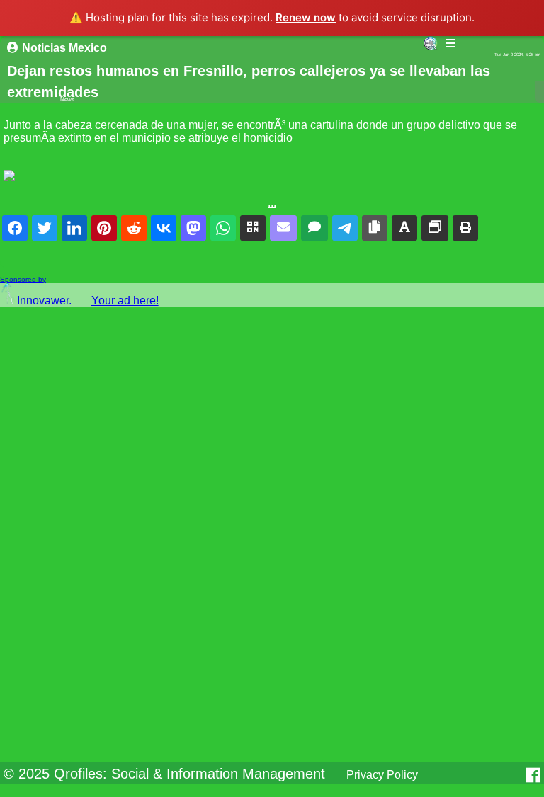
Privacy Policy (382, 775)
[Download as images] (434, 228)
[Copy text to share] (404, 228)
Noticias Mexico (64, 48)
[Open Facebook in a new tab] (533, 775)
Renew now (306, 17)
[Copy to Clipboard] (374, 228)
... (272, 203)
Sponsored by (23, 279)
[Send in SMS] (314, 228)
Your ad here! (125, 300)
